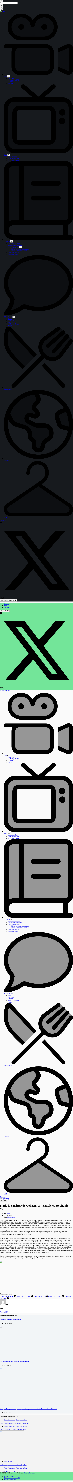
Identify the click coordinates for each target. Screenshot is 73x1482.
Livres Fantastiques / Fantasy (20, 928)
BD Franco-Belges (13, 1000)
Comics (10, 995)
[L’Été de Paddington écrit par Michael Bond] (14, 1358)
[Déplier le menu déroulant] (9, 833)
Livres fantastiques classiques (20, 926)
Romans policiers (13, 931)
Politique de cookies (10, 1479)
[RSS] (3, 689)
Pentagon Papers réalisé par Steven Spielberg (13, 1465)
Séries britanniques (13, 836)
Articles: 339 (4, 1312)
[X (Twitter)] (36, 686)
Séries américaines (13, 838)
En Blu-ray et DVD (13, 759)
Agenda (6, 605)
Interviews (11, 997)
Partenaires (7, 607)
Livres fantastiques (13, 924)
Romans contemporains (15, 922)
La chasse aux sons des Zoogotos (10, 1319)
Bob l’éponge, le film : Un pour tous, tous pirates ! (15, 1423)
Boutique (3, 1197)
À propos (6, 604)
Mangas (10, 1002)
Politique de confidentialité (12, 1478)
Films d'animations (9, 1420)
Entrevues (11, 757)
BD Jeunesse (11, 1217)
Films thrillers (8, 1461)
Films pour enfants (21, 1420)
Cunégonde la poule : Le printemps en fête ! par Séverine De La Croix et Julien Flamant (28, 1409)
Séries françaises (12, 835)
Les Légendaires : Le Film (8, 1471)
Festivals (10, 762)
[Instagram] (1, 689)
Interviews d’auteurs (14, 921)
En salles (10, 760)
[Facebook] (1, 613)
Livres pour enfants (13, 929)
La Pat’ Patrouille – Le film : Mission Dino (13, 1429)
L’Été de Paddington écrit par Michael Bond (14, 1361)
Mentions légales (9, 1476)
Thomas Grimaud (29, 1473)
